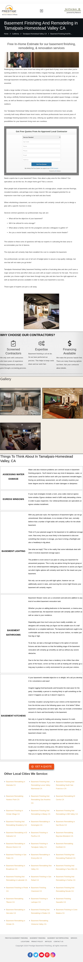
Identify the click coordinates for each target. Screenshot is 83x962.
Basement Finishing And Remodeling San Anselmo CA (40, 799)
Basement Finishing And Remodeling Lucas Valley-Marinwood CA (41, 785)
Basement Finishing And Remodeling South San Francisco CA (65, 785)
